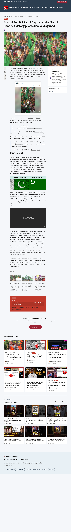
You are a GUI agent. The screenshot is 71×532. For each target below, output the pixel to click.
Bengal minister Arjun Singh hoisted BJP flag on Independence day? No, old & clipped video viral (57, 420)
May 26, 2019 (39, 132)
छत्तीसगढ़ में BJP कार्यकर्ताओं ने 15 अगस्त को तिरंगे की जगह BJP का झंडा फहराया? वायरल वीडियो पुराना (12, 420)
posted (43, 136)
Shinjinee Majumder (11, 387)
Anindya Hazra (32, 360)
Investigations (34, 7)
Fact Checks (13, 7)
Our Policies (21, 469)
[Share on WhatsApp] (5, 75)
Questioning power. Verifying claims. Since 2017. (16, 1)
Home (5, 16)
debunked (25, 157)
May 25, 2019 (36, 150)
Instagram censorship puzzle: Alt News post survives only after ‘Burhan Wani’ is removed (57, 357)
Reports (52, 7)
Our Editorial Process (10, 469)
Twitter (38, 118)
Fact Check (10, 16)
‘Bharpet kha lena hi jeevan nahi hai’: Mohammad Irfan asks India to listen (35, 383)
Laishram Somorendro (38, 70)
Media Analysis (23, 7)
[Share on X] (5, 72)
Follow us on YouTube (61, 402)
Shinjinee (60, 361)
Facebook (30, 118)
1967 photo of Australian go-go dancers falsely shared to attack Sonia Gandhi (35, 356)
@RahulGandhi (19, 144)
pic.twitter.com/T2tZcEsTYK (34, 128)
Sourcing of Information (32, 469)
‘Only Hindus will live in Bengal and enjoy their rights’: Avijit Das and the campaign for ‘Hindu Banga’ (13, 357)
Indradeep (54, 361)
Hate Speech (44, 7)
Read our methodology (17, 309)
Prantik (31, 387)
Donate (59, 7)
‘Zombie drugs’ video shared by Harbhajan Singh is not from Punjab (13, 440)
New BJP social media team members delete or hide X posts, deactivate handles (13, 383)
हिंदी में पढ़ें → (51, 91)
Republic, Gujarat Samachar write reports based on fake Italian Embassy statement (56, 440)
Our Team (44, 469)
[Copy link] (5, 78)
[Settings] (66, 7)
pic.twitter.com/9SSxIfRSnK (19, 146)
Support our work (62, 1)
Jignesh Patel (9, 30)
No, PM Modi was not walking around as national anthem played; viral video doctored (56, 384)
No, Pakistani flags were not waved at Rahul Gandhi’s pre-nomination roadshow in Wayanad (15, 286)
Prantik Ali (9, 361)
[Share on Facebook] (5, 68)
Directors (51, 469)
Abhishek (37, 387)
